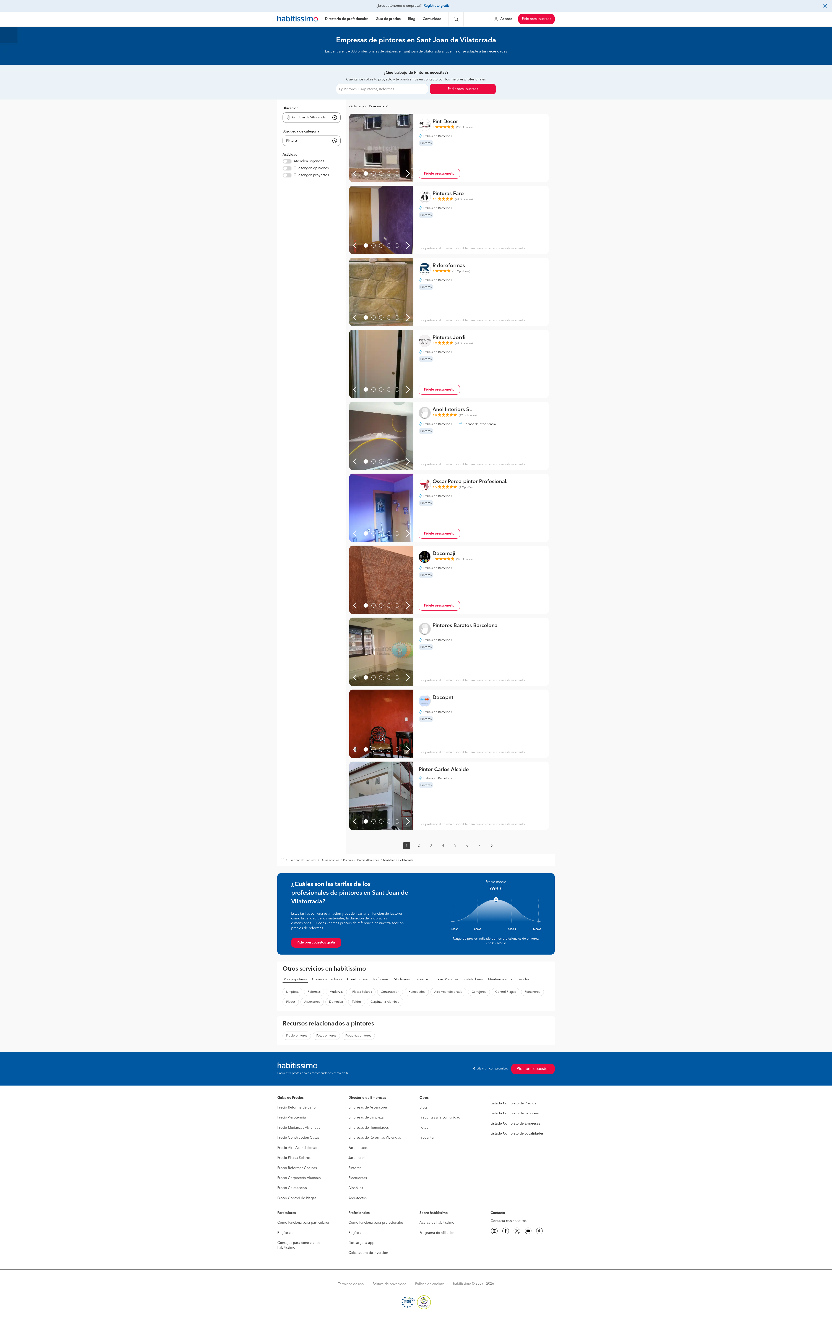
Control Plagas (505, 991)
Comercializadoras (327, 979)
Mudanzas (402, 979)
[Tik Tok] (539, 1231)
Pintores (348, 860)
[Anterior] (354, 173)
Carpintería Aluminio (385, 1001)
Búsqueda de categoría (301, 131)
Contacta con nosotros (508, 1221)
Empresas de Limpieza (366, 1117)
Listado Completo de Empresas (515, 1123)
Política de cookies (429, 1284)
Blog (411, 19)
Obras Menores (446, 979)
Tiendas (523, 979)
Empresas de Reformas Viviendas (374, 1138)
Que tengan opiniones (311, 168)
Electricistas (357, 1178)
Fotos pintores (326, 1035)
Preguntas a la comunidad (439, 1117)
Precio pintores (296, 1035)
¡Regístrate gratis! (436, 6)
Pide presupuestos (536, 19)
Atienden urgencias (309, 161)
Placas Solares (362, 991)
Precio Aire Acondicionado (298, 1148)
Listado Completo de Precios (513, 1103)
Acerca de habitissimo (436, 1223)
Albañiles (355, 1188)
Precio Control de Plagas (296, 1198)
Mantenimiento (500, 979)
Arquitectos (357, 1198)
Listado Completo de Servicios (515, 1113)
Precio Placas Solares (293, 1158)
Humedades (416, 991)
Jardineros (356, 1158)
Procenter (427, 1138)
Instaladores (473, 979)
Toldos (356, 1001)
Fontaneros (532, 991)
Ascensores (312, 1001)
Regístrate (285, 1233)
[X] (517, 1231)
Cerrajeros (479, 991)
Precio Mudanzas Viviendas (298, 1128)
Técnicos (421, 979)
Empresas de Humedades (368, 1128)
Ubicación (290, 108)
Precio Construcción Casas (298, 1138)
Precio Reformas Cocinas (297, 1168)
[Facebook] (506, 1231)
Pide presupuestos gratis (316, 942)
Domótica (336, 1001)
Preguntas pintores (358, 1035)
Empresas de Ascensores (368, 1107)
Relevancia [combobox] (376, 106)
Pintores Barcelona (368, 860)
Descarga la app (361, 1243)
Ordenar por (358, 106)
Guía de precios (388, 19)
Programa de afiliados (436, 1233)
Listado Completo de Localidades (517, 1133)
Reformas (380, 979)
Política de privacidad (389, 1284)
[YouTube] (528, 1231)
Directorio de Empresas (302, 860)
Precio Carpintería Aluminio (299, 1178)
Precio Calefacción (292, 1188)
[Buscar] (456, 19)
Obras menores (330, 860)
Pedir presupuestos (463, 89)
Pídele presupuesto (439, 173)
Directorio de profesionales (346, 19)
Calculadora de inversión (368, 1253)
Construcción (357, 979)
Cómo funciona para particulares (303, 1223)
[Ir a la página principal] (297, 19)
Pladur (290, 1001)
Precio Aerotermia (291, 1117)
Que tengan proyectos (311, 175)
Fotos (423, 1128)
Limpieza (292, 991)
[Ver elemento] (366, 173)
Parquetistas (357, 1148)
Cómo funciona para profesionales (375, 1223)
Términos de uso (351, 1284)
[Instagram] (494, 1231)
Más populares (295, 979)
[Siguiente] (408, 173)
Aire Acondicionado (448, 991)
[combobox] (309, 117)
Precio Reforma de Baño (296, 1107)
